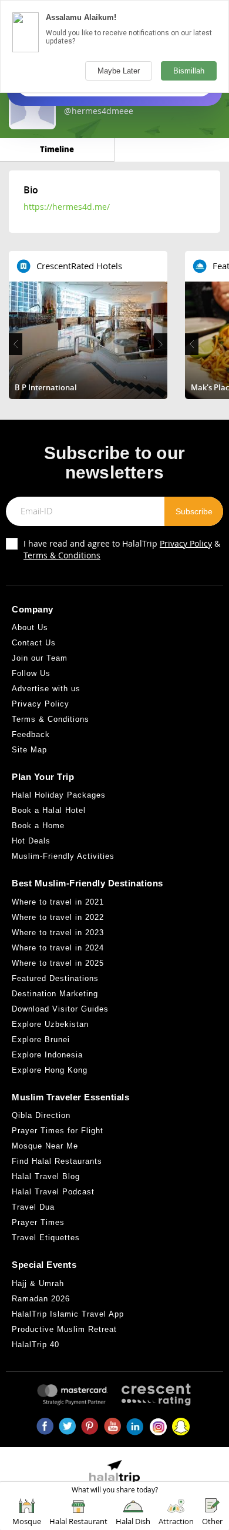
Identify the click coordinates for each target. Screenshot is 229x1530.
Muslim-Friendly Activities (63, 856)
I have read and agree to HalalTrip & (121, 549)
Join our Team (40, 658)
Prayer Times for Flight (57, 1130)
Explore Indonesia (47, 1054)
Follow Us (31, 673)
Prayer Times (38, 1222)
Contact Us (34, 642)
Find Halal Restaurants (57, 1161)
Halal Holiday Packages (59, 795)
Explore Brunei (41, 1039)
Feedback (31, 734)
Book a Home (38, 825)
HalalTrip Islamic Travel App (68, 1314)
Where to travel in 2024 (58, 947)
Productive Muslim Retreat (64, 1329)
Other (212, 1521)
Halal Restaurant (78, 1521)
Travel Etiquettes (46, 1237)
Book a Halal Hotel (49, 810)
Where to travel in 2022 (58, 917)
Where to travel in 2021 (58, 902)
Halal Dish (133, 1521)
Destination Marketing (55, 993)
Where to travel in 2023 (58, 932)
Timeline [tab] (57, 149)
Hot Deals (31, 840)
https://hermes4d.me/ (66, 206)
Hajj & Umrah (38, 1283)
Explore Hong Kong (49, 1070)
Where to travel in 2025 (58, 963)
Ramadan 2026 (41, 1298)
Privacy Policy (186, 543)
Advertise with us (46, 688)
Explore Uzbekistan (50, 1024)
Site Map (29, 749)
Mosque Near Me (45, 1145)
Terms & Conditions (61, 555)
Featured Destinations (55, 978)
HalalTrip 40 (35, 1344)
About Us (30, 627)
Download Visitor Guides (60, 1009)
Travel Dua (33, 1207)
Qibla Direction (41, 1115)
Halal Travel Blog (46, 1176)
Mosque (26, 1521)
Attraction (176, 1521)
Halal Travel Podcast (53, 1191)
